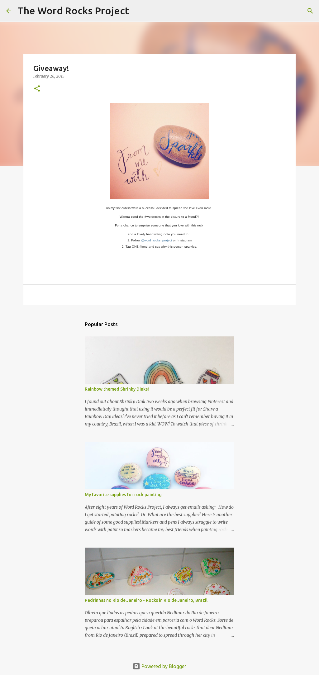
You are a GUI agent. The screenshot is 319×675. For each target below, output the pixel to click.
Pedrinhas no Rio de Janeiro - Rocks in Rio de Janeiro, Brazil (146, 600)
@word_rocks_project (156, 240)
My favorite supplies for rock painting (123, 494)
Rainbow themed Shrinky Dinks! (117, 389)
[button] (37, 89)
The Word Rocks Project (73, 10)
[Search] (137, 10)
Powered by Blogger (163, 666)
